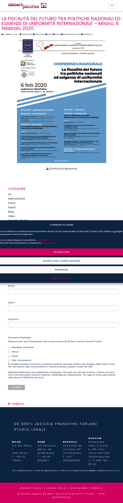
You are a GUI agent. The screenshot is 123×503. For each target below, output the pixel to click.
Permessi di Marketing (19, 337)
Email (12, 286)
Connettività (26, 34)
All (9, 194)
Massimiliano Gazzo (71, 34)
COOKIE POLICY (57, 488)
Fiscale (57, 34)
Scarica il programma (63, 168)
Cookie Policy (56, 278)
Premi (11, 203)
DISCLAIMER (79, 488)
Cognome (14, 319)
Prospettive (87, 34)
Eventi (49, 34)
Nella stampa (16, 198)
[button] (112, 5)
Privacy (67, 278)
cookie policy (42, 240)
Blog (10, 212)
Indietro (17, 404)
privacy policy (48, 243)
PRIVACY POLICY (31, 488)
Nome (12, 303)
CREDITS (97, 488)
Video (11, 216)
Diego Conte (39, 34)
